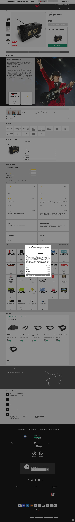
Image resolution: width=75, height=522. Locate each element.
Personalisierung (28, 271)
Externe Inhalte (28, 273)
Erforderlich (27, 265)
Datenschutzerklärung (29, 263)
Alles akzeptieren (44, 275)
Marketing (27, 269)
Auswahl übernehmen (31, 275)
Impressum (35, 263)
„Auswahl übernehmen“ (45, 259)
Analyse (27, 267)
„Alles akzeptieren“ (43, 256)
